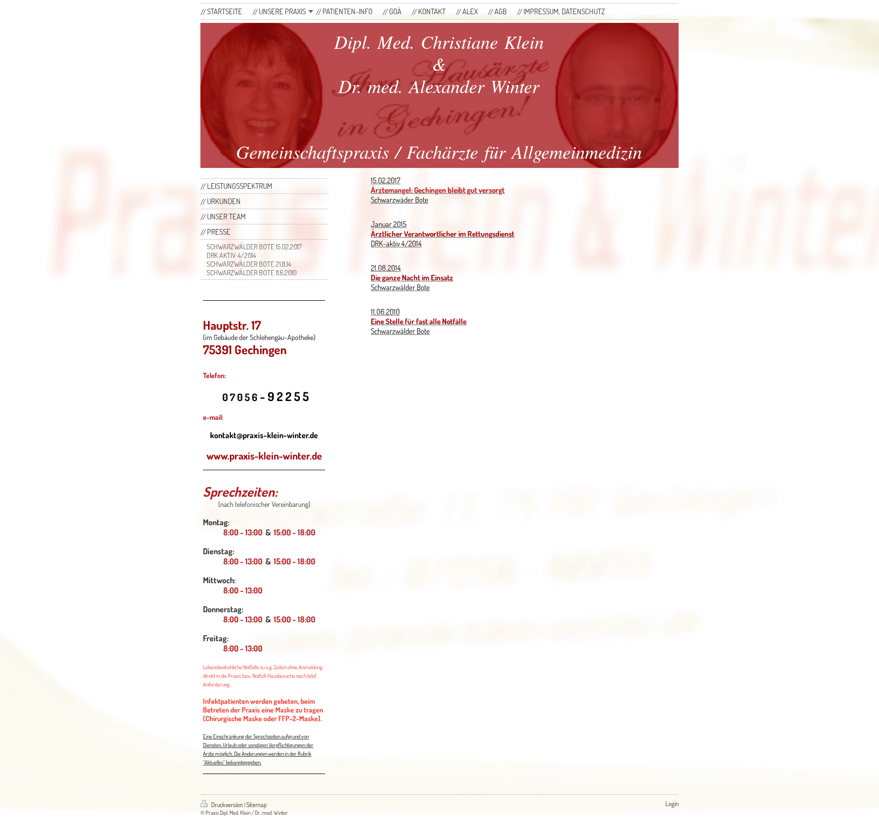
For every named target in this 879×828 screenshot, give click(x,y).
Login (672, 804)
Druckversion (227, 805)
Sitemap (256, 805)
